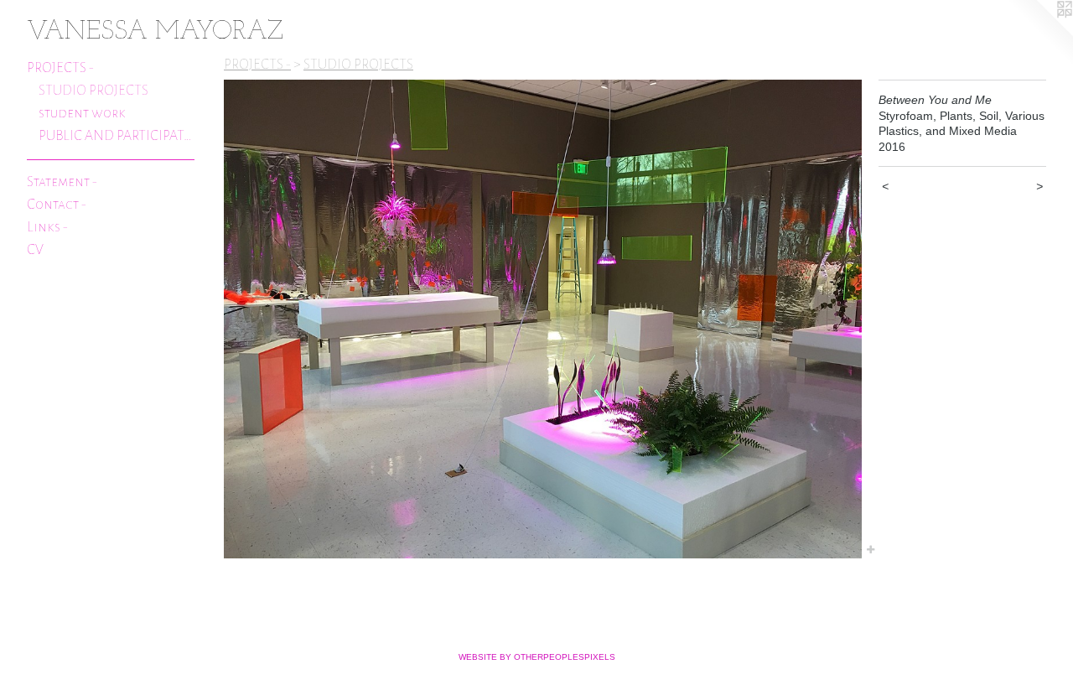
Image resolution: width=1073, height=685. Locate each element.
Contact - (56, 204)
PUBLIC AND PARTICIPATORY (117, 135)
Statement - (62, 181)
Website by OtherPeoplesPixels (537, 657)
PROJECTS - (60, 67)
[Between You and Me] (543, 319)
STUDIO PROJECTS (93, 90)
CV (35, 249)
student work (82, 113)
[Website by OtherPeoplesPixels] (1039, 33)
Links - (47, 227)
